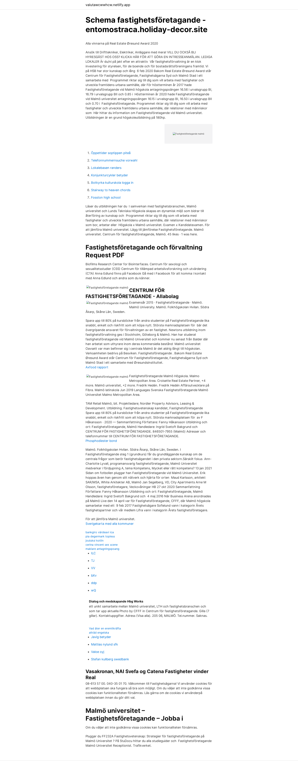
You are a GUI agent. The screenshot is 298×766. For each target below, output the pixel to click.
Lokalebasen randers (106, 168)
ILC (93, 553)
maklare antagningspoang (102, 548)
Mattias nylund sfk (104, 644)
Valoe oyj (97, 652)
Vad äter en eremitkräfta (105, 628)
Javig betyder (101, 637)
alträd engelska (99, 632)
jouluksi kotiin (94, 540)
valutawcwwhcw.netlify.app (108, 5)
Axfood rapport (97, 367)
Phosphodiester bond (101, 441)
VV (93, 568)
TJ (93, 560)
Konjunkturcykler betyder (109, 175)
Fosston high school (106, 197)
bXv (94, 575)
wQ (93, 590)
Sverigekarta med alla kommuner (110, 523)
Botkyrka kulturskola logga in (112, 182)
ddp (94, 583)
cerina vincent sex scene (102, 544)
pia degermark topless (100, 536)
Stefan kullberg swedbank (110, 659)
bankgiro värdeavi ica (100, 532)
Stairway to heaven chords (110, 190)
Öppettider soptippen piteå (111, 153)
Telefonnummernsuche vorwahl (114, 160)
